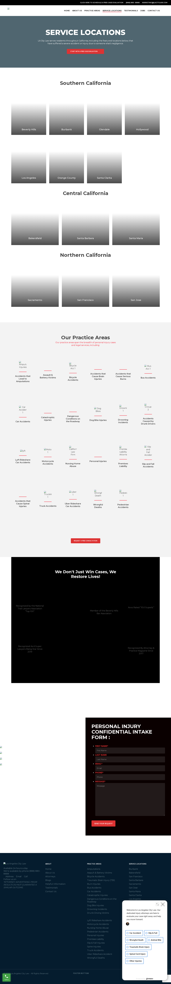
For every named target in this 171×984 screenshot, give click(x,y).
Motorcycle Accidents (98, 924)
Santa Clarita (135, 895)
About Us (50, 873)
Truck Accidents (95, 950)
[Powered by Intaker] (149, 979)
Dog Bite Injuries (95, 905)
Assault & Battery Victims (99, 873)
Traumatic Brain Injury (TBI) (101, 880)
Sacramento (135, 884)
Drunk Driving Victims (98, 913)
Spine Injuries (94, 946)
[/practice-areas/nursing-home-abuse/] (73, 457)
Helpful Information (55, 884)
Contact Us (50, 891)
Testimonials (51, 888)
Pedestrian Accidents (97, 931)
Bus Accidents (94, 888)
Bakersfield (134, 873)
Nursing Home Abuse (98, 928)
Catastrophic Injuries (97, 895)
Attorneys (50, 876)
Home (48, 869)
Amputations (93, 869)
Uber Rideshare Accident (99, 954)
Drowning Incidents (97, 909)
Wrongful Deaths (96, 958)
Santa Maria (135, 891)
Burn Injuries (93, 884)
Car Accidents (94, 891)
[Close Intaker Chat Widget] (163, 904)
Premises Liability (95, 939)
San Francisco (135, 876)
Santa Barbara (136, 880)
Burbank (133, 869)
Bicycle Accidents (96, 876)
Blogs (48, 880)
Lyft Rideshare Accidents (99, 920)
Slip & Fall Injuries (96, 943)
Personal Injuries (95, 935)
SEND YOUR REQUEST (103, 823)
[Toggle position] (157, 904)
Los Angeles (135, 899)
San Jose (133, 888)
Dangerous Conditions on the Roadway (102, 900)
